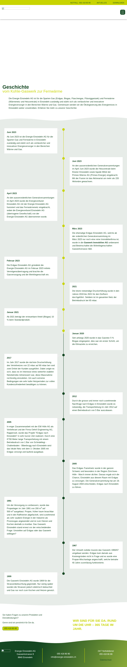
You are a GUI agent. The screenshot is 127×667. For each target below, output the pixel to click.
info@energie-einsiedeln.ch (63, 657)
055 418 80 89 (105, 654)
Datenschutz (106, 660)
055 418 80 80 (63, 654)
